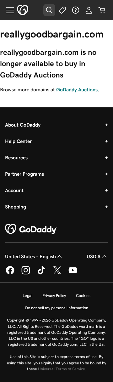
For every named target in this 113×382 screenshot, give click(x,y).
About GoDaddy (22, 124)
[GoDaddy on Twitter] (57, 273)
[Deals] (62, 10)
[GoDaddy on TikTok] (41, 273)
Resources (16, 157)
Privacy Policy (54, 296)
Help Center (18, 141)
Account (14, 190)
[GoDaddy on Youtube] (73, 273)
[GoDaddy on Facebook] (10, 273)
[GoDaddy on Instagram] (26, 273)
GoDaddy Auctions (77, 89)
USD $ (93, 256)
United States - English (30, 256)
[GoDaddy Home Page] (31, 229)
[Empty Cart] (102, 10)
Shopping (15, 206)
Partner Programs (24, 173)
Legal (27, 296)
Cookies (83, 296)
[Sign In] (89, 10)
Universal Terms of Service (61, 369)
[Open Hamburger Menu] (7, 10)
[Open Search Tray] (49, 10)
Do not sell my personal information (56, 308)
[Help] (76, 10)
